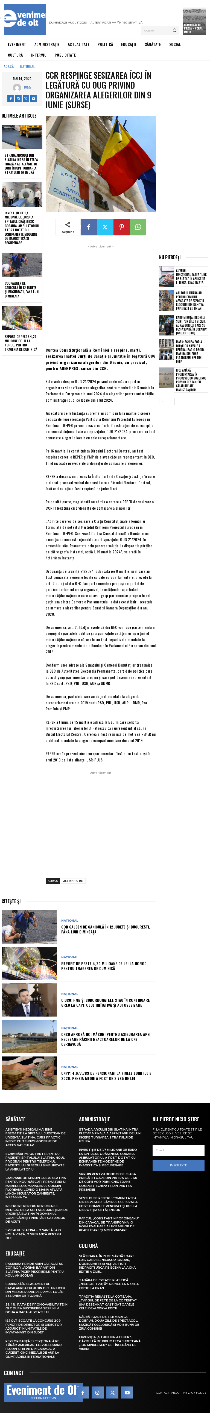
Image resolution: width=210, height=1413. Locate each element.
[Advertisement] (101, 295)
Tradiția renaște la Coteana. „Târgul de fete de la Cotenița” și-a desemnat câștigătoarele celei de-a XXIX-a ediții (108, 1302)
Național (27, 66)
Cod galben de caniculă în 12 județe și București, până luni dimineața (22, 289)
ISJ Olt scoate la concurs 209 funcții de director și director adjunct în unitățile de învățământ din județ (33, 1326)
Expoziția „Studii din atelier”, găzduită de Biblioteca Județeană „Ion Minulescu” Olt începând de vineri (110, 1343)
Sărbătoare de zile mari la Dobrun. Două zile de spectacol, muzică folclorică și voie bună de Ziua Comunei (109, 1322)
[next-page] (171, 401)
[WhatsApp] (138, 227)
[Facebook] (10, 98)
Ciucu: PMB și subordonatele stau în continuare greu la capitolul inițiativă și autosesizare (105, 1002)
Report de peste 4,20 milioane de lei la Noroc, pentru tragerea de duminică (21, 343)
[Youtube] (33, 98)
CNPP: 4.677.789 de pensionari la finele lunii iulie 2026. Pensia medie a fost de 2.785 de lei (106, 1075)
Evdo (27, 87)
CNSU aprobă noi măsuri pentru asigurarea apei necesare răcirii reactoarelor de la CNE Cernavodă (105, 1039)
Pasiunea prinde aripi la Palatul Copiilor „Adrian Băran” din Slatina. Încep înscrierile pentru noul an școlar (34, 1269)
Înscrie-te (178, 1165)
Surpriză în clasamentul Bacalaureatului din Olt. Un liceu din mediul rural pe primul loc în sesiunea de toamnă (35, 1290)
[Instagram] (18, 98)
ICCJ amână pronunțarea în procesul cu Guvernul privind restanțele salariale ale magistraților (191, 380)
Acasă (9, 66)
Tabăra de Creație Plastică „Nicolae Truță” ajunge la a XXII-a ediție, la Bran (109, 1284)
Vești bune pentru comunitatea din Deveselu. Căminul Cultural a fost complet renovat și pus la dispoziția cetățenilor (108, 1204)
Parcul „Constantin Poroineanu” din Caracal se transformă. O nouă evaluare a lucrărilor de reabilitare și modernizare (109, 1224)
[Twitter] (26, 98)
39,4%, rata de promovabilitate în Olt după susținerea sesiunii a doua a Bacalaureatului (36, 1308)
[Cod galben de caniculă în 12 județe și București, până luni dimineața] (22, 265)
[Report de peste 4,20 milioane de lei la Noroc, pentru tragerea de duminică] (22, 318)
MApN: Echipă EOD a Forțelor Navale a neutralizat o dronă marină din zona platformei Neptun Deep (190, 351)
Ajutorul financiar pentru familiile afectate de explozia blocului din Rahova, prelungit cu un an (190, 301)
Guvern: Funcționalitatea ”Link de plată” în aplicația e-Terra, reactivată (191, 276)
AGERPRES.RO (73, 881)
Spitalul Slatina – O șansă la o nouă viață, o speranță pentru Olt (33, 1234)
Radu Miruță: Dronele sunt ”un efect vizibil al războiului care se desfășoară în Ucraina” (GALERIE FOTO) (192, 325)
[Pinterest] (121, 227)
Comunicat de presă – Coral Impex (193, 28)
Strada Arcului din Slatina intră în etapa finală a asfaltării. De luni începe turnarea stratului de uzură (21, 163)
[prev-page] (162, 401)
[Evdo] (18, 88)
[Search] (174, 30)
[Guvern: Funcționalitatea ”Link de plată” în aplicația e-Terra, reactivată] (166, 276)
